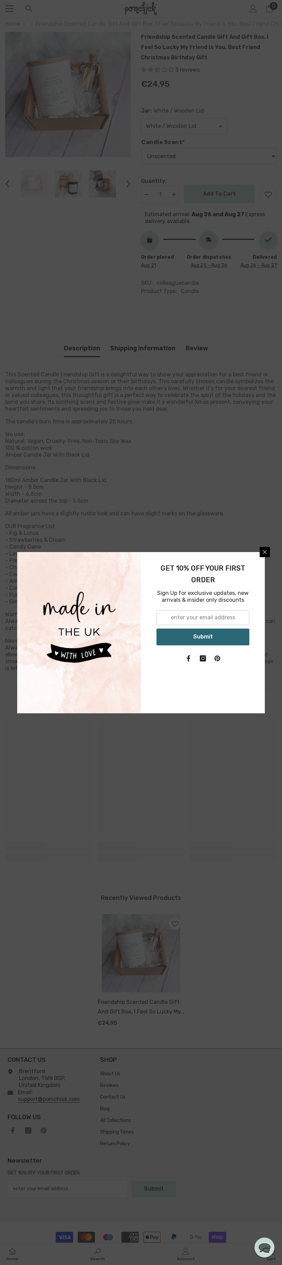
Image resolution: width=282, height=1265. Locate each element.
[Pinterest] (217, 658)
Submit (203, 636)
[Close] (265, 552)
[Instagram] (203, 658)
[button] (264, 1247)
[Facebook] (188, 658)
